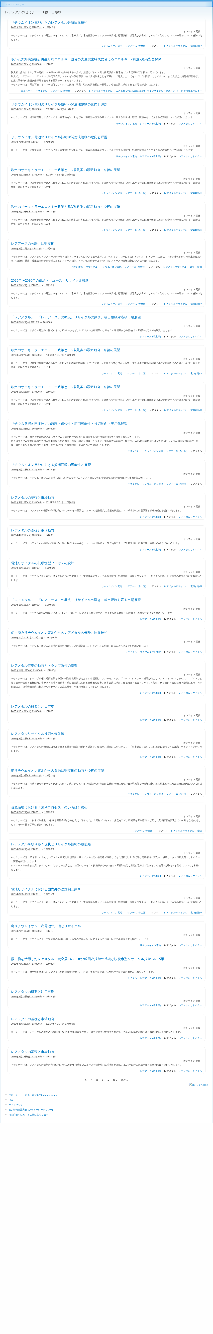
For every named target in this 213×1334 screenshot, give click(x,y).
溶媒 (199, 266)
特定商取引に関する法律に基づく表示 (28, 1114)
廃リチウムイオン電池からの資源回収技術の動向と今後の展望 (57, 770)
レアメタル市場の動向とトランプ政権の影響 (44, 665)
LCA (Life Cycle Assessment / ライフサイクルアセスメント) (146, 90)
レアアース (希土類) (135, 45)
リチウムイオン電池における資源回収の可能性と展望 (51, 465)
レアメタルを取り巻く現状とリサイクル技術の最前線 (51, 844)
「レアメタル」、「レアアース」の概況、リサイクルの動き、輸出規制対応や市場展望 (76, 317)
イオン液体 (77, 266)
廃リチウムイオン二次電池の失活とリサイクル (46, 926)
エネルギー (27, 90)
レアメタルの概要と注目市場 (32, 706)
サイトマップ (16, 1104)
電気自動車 (196, 45)
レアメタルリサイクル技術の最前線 (37, 734)
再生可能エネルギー (191, 90)
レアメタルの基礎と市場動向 (32, 497)
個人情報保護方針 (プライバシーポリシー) (31, 1109)
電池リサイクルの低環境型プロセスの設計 (42, 563)
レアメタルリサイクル (175, 45)
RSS (11, 1099)
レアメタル (155, 45)
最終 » (124, 1080)
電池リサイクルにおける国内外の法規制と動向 (46, 889)
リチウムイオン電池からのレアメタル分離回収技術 (49, 22)
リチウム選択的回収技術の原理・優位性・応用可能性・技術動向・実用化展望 (69, 423)
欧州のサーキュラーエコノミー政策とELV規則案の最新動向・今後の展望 (65, 170)
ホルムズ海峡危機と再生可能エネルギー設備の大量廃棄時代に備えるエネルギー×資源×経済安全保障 (86, 59)
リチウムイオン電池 (111, 45)
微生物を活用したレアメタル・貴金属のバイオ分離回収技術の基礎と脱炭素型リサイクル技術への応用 (87, 959)
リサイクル (41, 90)
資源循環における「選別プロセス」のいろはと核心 (49, 807)
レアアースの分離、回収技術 (32, 243)
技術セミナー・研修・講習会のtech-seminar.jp (33, 1095)
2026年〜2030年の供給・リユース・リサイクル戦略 (50, 280)
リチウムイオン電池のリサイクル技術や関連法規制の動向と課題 (59, 104)
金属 (199, 830)
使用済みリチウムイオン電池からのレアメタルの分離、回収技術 (59, 632)
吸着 (192, 266)
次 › (115, 1080)
